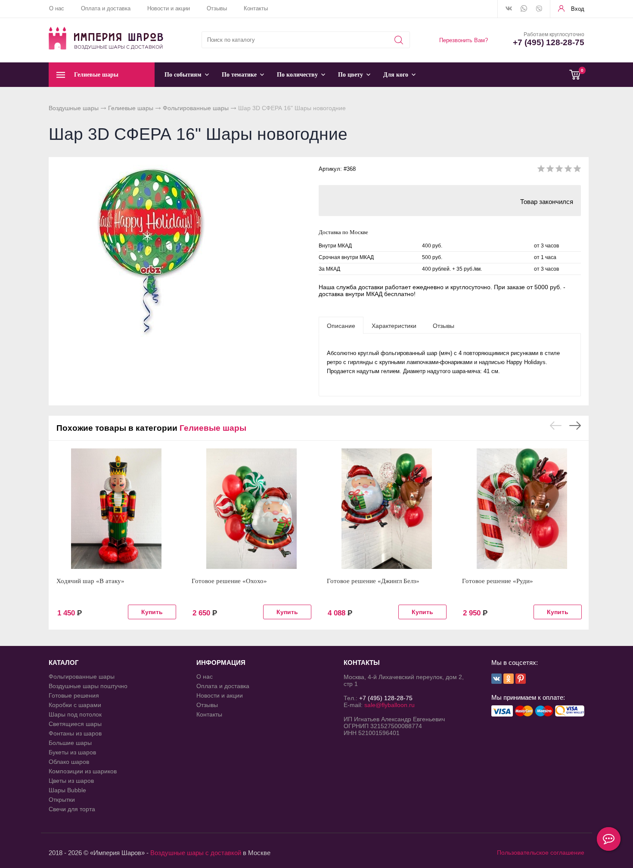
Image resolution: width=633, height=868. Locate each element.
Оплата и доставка (105, 8)
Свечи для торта (72, 809)
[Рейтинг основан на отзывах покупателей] (559, 170)
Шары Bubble (67, 790)
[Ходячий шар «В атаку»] (116, 508)
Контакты (256, 8)
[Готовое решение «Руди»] (522, 508)
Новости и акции (168, 8)
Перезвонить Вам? (463, 40)
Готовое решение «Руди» (497, 581)
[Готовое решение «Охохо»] (251, 508)
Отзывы (217, 8)
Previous (556, 425)
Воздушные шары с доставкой (195, 852)
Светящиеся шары (75, 723)
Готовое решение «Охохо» (229, 581)
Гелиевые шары (130, 108)
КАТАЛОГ (64, 662)
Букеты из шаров (72, 752)
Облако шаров (69, 761)
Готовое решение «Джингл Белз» (373, 581)
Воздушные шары (74, 108)
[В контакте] (508, 9)
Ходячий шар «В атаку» (90, 581)
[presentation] (341, 325)
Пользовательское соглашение (540, 852)
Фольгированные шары (196, 108)
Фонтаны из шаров (75, 733)
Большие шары (70, 742)
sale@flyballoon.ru (389, 704)
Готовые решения (74, 695)
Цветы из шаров (71, 780)
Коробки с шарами (75, 704)
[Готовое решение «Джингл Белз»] (387, 508)
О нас (56, 8)
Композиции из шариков (83, 771)
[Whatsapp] (523, 9)
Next (575, 425)
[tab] (341, 325)
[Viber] (538, 9)
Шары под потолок (75, 714)
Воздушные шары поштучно (88, 686)
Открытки (62, 799)
